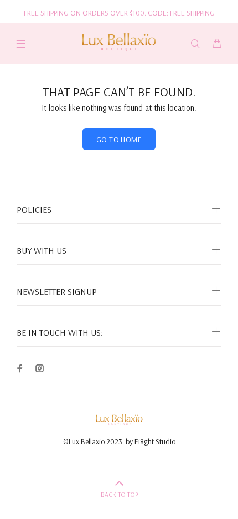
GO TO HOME (119, 140)
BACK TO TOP (119, 494)
